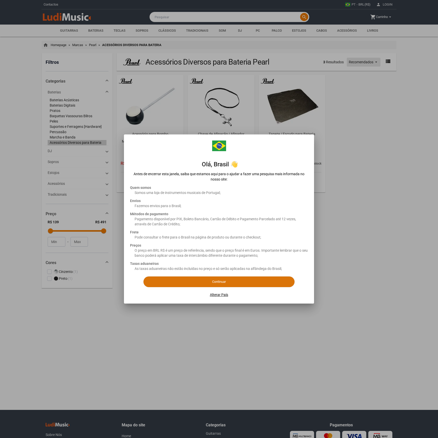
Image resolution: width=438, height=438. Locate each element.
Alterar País (219, 295)
